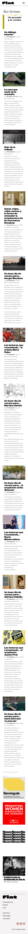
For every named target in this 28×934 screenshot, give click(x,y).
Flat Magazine (11, 280)
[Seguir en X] (21, 923)
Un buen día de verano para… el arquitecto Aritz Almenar (13, 486)
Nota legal (6, 916)
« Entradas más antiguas (10, 772)
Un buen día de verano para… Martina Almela (13, 403)
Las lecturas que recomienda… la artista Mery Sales (13, 349)
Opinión (10, 39)
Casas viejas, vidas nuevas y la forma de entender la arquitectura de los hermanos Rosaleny (13, 216)
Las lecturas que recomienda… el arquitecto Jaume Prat (13, 651)
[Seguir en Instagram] (24, 923)
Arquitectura (8, 227)
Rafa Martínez (11, 37)
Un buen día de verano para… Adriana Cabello (13, 594)
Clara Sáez (10, 225)
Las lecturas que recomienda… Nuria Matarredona (13, 536)
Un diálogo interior (10, 33)
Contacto (6, 918)
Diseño (10, 282)
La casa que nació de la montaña (11, 92)
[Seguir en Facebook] (17, 923)
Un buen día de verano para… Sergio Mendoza (13, 276)
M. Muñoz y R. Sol (12, 96)
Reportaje (11, 98)
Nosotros (6, 913)
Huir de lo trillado (9, 148)
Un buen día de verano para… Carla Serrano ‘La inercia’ (12, 717)
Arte (9, 356)
